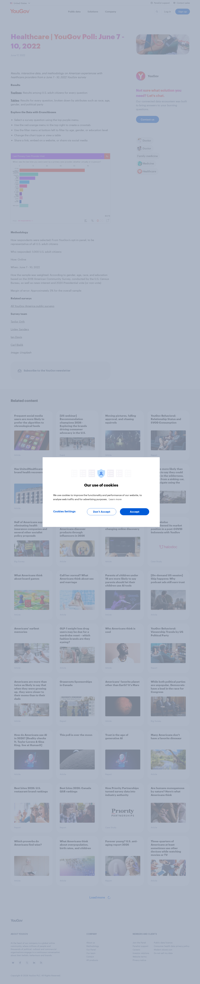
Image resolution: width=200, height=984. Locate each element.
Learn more (115, 499)
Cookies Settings (64, 511)
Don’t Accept (101, 511)
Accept (134, 511)
